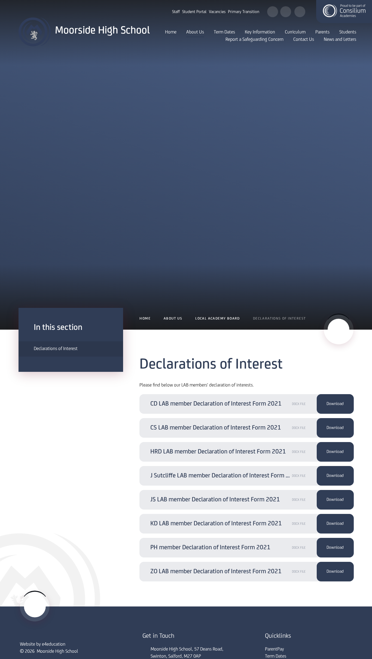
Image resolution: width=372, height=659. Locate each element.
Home (145, 319)
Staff (176, 12)
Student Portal (194, 12)
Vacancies (217, 12)
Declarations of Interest (279, 319)
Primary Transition (243, 12)
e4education (53, 644)
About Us (173, 319)
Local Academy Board (217, 319)
